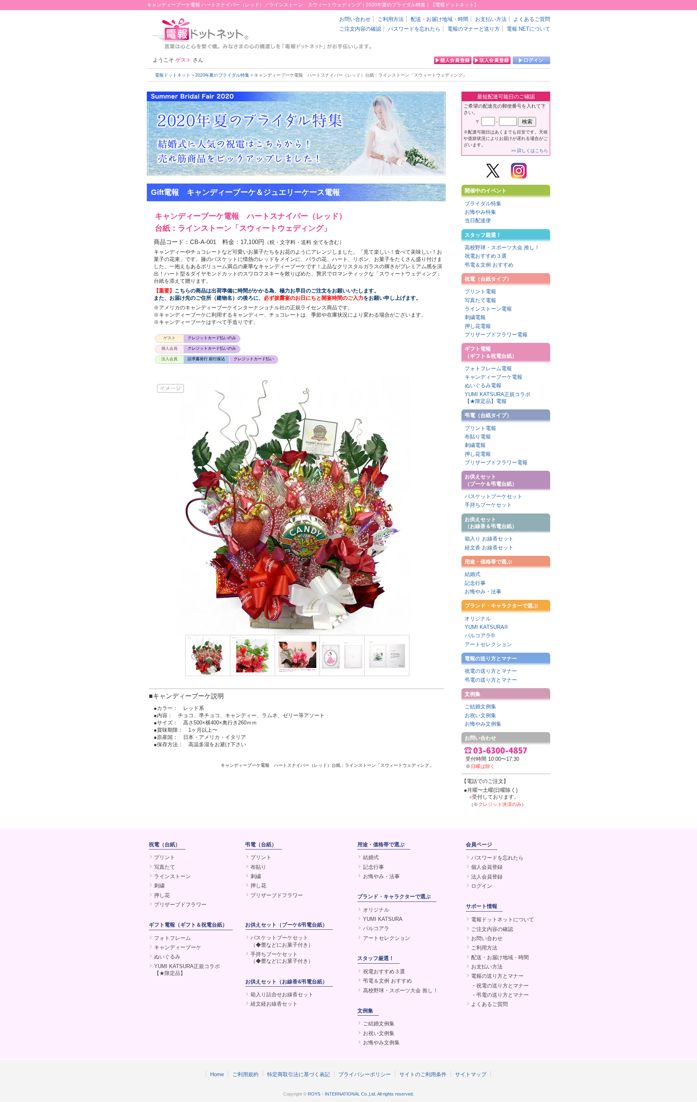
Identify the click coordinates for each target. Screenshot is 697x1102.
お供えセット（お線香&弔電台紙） (286, 982)
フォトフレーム (172, 938)
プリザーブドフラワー (180, 905)
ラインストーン (172, 876)
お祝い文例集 (480, 715)
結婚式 (472, 574)
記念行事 (475, 583)
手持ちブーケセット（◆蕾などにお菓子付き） (281, 957)
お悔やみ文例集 (483, 724)
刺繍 (159, 886)
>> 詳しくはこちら (529, 150)
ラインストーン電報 (488, 309)
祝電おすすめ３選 (486, 256)
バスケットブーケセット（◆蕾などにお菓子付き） (281, 941)
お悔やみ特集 (480, 212)
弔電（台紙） (261, 844)
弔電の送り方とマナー (491, 680)
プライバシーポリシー (364, 1074)
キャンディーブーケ (177, 947)
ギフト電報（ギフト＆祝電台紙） (491, 352)
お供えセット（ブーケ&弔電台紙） (286, 925)
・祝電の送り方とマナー (500, 986)
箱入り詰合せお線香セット (281, 994)
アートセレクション (488, 644)
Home (217, 1074)
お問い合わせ (355, 19)
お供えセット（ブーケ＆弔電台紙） (491, 480)
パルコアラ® (480, 635)
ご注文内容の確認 (360, 29)
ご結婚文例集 (480, 706)
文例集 (472, 694)
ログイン (481, 886)
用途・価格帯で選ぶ (488, 562)
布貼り (258, 867)
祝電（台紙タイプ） (488, 279)
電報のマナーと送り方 (473, 29)
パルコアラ (376, 928)
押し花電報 (478, 326)
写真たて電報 (480, 300)
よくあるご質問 (531, 19)
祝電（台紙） (164, 844)
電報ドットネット (172, 75)
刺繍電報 (475, 317)
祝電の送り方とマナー (491, 671)
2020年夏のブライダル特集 (222, 75)
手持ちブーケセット (488, 505)
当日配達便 (478, 220)
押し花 (162, 895)
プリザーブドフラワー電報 (496, 335)
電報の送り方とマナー (491, 658)
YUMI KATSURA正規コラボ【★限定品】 (187, 969)
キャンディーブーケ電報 (493, 377)
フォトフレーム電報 (488, 368)
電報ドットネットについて (502, 919)
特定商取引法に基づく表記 (298, 1074)
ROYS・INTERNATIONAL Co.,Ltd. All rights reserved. (361, 1094)
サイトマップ (470, 1074)
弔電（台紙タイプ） (488, 415)
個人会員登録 (487, 867)
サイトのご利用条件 (423, 1074)
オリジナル (478, 619)
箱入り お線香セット (489, 539)
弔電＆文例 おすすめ (489, 265)
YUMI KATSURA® (486, 627)
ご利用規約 (245, 1074)
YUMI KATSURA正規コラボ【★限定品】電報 (497, 397)
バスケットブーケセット (493, 496)
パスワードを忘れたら (414, 29)
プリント (164, 857)
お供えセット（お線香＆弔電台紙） (491, 522)
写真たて (164, 867)
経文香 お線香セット (489, 548)
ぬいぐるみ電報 (483, 385)
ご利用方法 (391, 19)
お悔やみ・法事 (483, 592)
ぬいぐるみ (167, 957)
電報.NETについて (528, 29)
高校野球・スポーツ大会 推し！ (502, 247)
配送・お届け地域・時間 (439, 19)
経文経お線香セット (274, 1004)
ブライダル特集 (483, 203)
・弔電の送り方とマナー (500, 995)
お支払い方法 (491, 19)
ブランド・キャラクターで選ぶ (501, 606)
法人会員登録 (487, 877)
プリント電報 (480, 291)
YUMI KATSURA (383, 919)
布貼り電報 (478, 437)
